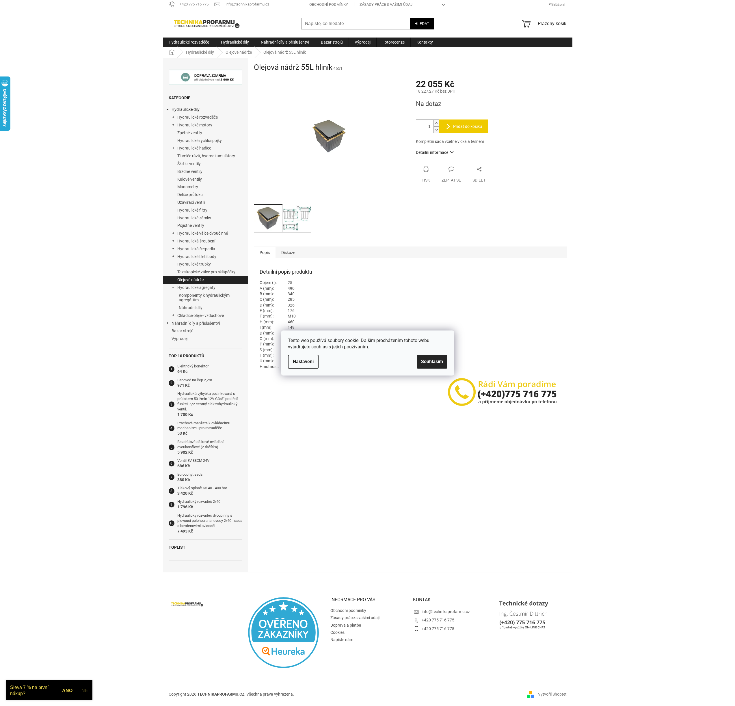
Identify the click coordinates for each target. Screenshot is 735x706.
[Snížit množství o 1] (436, 129)
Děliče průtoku (190, 194)
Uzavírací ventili (191, 202)
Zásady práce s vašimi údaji (387, 4)
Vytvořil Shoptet (552, 694)
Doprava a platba (345, 625)
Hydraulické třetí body (196, 256)
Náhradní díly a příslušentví (196, 323)
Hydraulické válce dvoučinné (202, 233)
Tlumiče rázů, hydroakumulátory (206, 156)
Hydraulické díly (186, 109)
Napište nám (341, 639)
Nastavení (303, 361)
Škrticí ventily (189, 163)
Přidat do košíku (467, 126)
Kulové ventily (189, 179)
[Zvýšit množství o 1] (436, 123)
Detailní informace (432, 152)
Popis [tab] (265, 252)
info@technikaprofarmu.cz (446, 611)
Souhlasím (432, 361)
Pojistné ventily (190, 225)
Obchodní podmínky (328, 4)
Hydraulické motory (194, 125)
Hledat (421, 23)
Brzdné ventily (189, 171)
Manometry (187, 186)
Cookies (337, 632)
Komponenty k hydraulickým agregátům (204, 297)
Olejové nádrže (190, 279)
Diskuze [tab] (288, 252)
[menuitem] (189, 42)
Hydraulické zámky (194, 218)
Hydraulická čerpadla (196, 248)
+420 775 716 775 (438, 620)
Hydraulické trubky (194, 264)
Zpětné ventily (189, 132)
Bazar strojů (182, 330)
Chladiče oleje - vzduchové (200, 315)
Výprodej (179, 338)
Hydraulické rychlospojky (199, 140)
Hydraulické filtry (192, 210)
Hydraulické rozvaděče (197, 117)
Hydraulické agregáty (196, 287)
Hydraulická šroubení (196, 241)
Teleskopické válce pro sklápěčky (206, 272)
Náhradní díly (190, 307)
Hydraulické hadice (194, 148)
